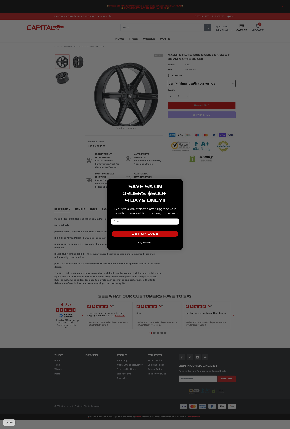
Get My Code (145, 233)
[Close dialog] (179, 182)
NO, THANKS (145, 242)
